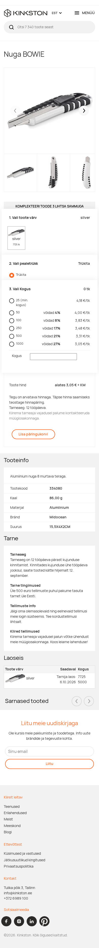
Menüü (88, 13)
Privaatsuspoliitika (19, 866)
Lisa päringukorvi (33, 434)
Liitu (49, 763)
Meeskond (12, 825)
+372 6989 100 (16, 898)
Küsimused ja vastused (22, 853)
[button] (84, 111)
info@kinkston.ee (18, 893)
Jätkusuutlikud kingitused (24, 860)
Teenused (12, 806)
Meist (8, 819)
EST (54, 13)
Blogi (8, 832)
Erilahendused (15, 813)
